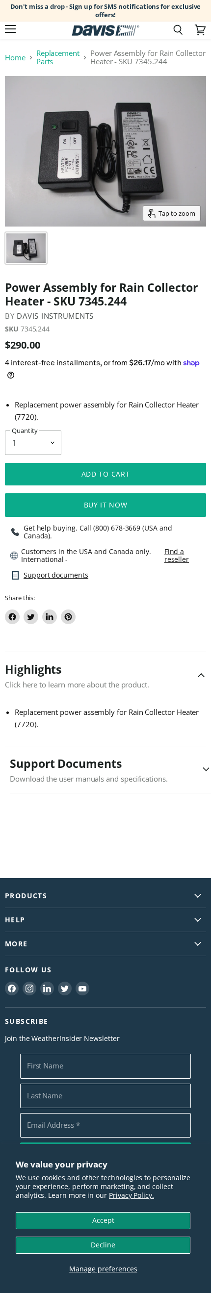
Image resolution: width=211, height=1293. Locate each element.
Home (15, 57)
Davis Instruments (55, 316)
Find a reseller (176, 555)
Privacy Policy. (131, 1195)
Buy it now (106, 504)
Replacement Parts (57, 57)
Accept (103, 1220)
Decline (103, 1244)
